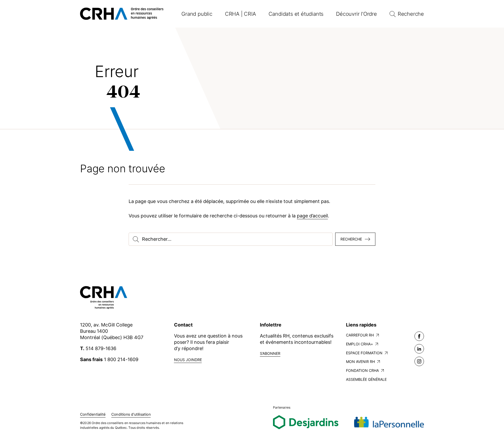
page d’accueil (312, 215)
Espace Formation (364, 353)
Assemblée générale (366, 379)
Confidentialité (93, 414)
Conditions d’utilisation (131, 414)
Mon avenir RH (360, 361)
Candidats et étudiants (296, 14)
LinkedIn (419, 349)
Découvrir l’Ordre (356, 14)
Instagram (419, 361)
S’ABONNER (270, 353)
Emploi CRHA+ (359, 344)
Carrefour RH (360, 335)
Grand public (196, 14)
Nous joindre (188, 359)
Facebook (419, 336)
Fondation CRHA (362, 370)
